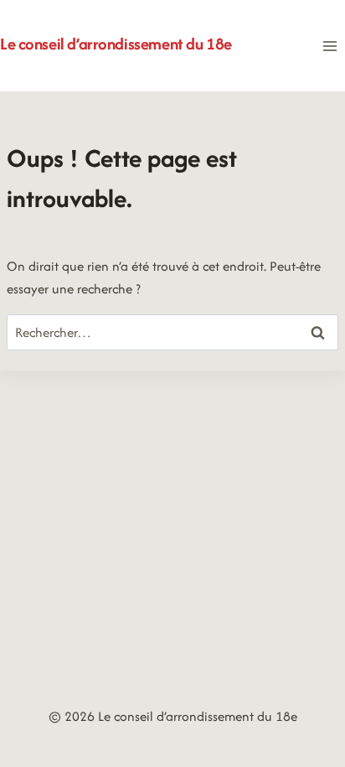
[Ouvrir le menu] (329, 46)
